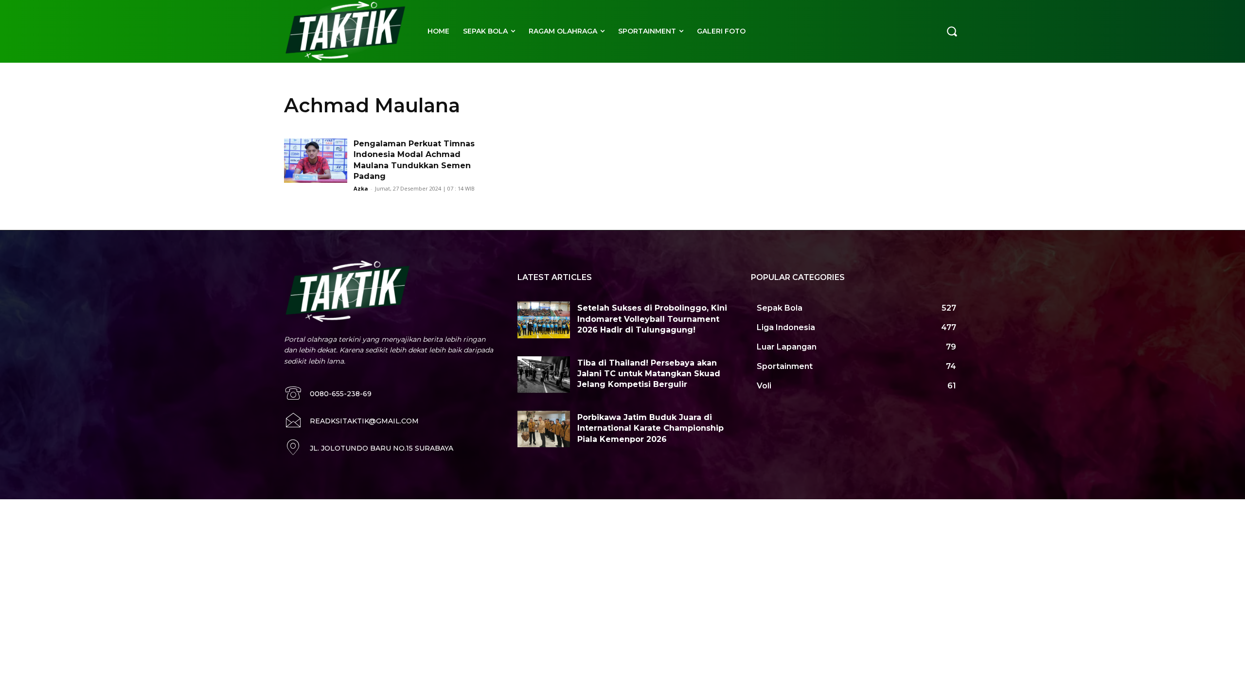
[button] (952, 31)
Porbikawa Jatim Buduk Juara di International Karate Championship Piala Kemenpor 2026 (650, 428)
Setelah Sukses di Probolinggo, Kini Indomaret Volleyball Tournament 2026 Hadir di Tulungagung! (652, 318)
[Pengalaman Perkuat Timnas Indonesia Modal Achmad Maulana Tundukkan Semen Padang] (315, 161)
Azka (361, 188)
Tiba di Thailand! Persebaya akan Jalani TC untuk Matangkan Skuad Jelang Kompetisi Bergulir (648, 373)
